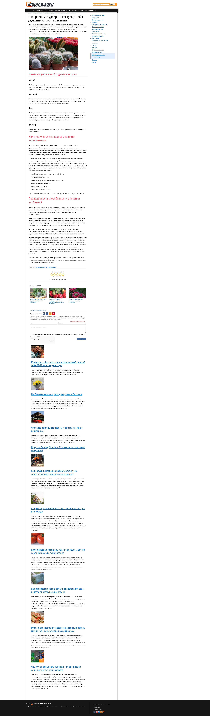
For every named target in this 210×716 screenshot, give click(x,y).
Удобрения (97, 57)
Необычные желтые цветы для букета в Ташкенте (56, 394)
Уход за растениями (37, 13)
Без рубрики (95, 17)
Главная (29, 13)
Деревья (50, 10)
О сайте (96, 706)
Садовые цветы (90, 10)
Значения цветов (97, 29)
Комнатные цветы (61, 10)
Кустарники (95, 38)
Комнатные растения (76, 10)
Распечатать (52, 267)
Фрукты (94, 60)
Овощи (94, 45)
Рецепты (94, 47)
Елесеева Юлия (40, 267)
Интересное (95, 31)
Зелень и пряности (98, 27)
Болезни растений (39, 10)
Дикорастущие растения (99, 24)
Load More (58, 694)
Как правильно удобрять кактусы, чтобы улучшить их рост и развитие (60, 13)
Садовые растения (98, 50)
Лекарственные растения (100, 40)
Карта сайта (97, 707)
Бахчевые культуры (98, 15)
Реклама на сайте (98, 709)
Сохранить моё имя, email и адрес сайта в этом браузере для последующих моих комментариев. (57, 335)
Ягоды (94, 62)
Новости (94, 43)
